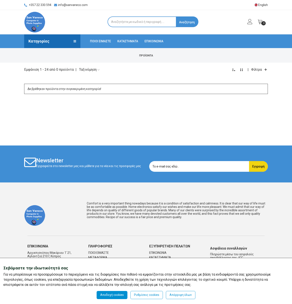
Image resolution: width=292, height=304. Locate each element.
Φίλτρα (256, 70)
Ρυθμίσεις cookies (146, 295)
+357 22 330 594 (39, 5)
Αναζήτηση (187, 22)
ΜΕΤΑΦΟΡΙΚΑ (97, 257)
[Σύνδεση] (247, 23)
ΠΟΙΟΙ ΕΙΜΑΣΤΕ (100, 41)
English (263, 5)
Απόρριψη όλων (181, 295)
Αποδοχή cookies (112, 295)
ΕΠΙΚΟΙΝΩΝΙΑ (154, 41)
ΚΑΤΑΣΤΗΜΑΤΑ (127, 41)
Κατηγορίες (38, 41)
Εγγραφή (258, 166)
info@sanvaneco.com (73, 5)
